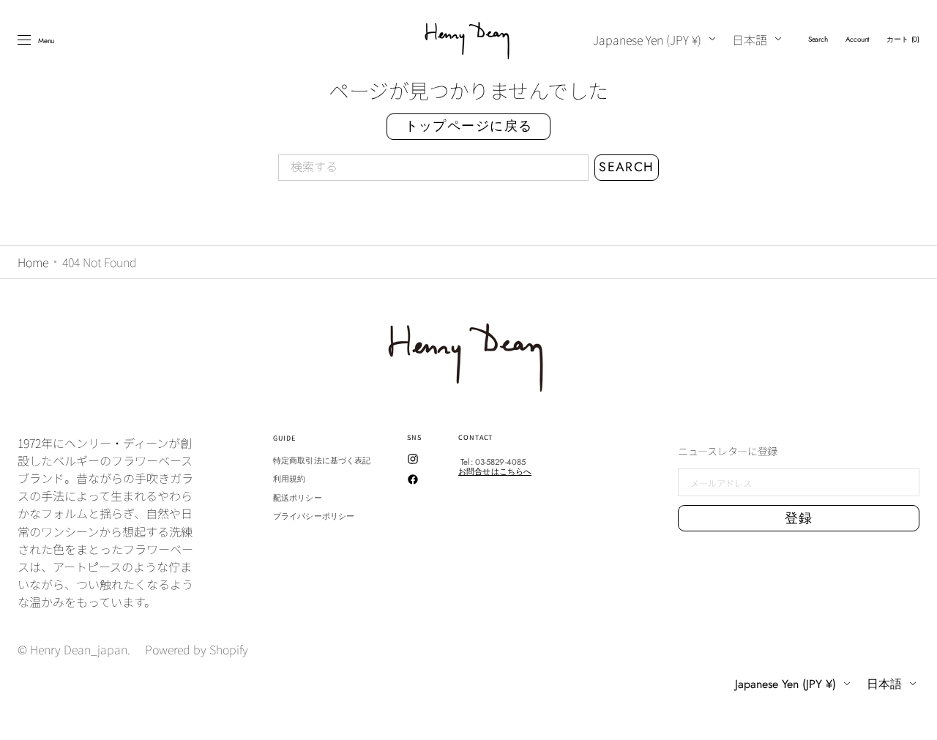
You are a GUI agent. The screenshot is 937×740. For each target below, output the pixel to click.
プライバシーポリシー (313, 516)
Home (33, 262)
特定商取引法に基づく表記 (321, 461)
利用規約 (289, 479)
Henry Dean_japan (78, 649)
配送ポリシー (297, 498)
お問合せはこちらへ (494, 471)
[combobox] (433, 167)
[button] (818, 39)
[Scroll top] (915, 718)
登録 (799, 518)
